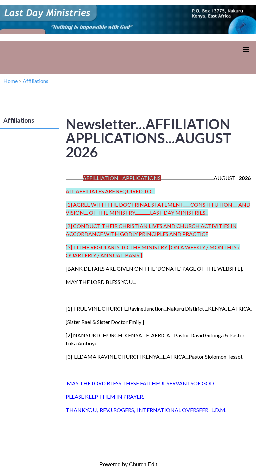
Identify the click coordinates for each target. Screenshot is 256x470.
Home (10, 81)
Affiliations (35, 81)
